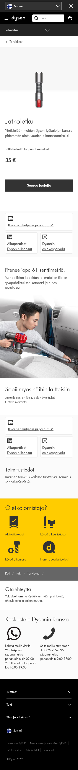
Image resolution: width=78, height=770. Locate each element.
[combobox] (33, 6)
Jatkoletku (11, 30)
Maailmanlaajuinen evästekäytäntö (48, 743)
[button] (14, 731)
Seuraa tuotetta (39, 185)
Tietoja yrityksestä (18, 717)
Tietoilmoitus (49, 750)
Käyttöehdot (32, 750)
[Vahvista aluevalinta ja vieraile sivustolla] (71, 6)
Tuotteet (11, 692)
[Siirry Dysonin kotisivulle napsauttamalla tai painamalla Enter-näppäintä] (18, 20)
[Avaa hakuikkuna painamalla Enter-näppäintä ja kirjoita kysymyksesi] (48, 18)
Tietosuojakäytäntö (16, 743)
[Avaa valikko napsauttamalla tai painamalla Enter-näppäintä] (6, 18)
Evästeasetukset (14, 750)
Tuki (9, 704)
